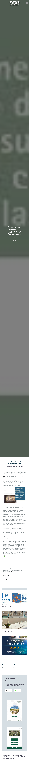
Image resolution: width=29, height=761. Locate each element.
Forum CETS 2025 (6, 658)
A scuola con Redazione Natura (9, 631)
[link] (8, 690)
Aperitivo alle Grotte (6, 606)
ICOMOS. (13, 571)
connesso (10, 667)
